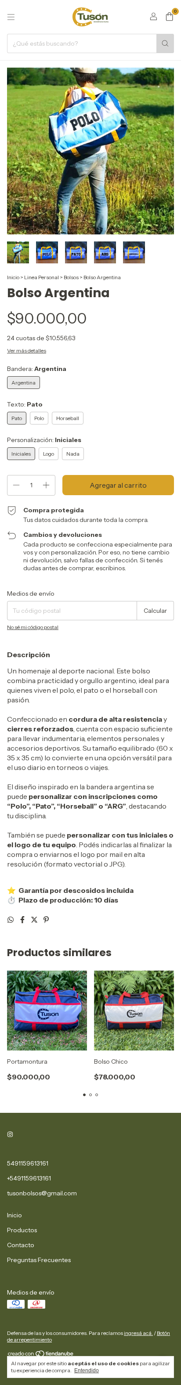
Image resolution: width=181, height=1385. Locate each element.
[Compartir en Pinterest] (46, 919)
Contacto (20, 1245)
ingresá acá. (138, 1333)
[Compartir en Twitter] (35, 919)
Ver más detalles (26, 350)
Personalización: (44, 440)
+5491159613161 (29, 1178)
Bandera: (36, 369)
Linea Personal (41, 277)
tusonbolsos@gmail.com (42, 1193)
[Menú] (11, 17)
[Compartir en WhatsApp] (11, 919)
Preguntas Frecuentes (39, 1260)
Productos (22, 1230)
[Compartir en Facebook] (23, 919)
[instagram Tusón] (10, 1134)
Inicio (13, 277)
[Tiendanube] (41, 1355)
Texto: (25, 404)
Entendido (86, 1370)
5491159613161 (27, 1163)
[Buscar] (165, 43)
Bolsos (71, 277)
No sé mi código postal (32, 627)
